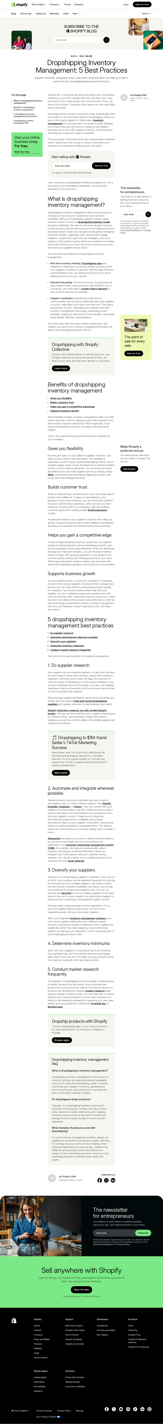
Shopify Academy (73, 1339)
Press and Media (41, 1339)
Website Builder (72, 1382)
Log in (126, 4)
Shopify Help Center (75, 1330)
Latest (66, 13)
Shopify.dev (102, 1325)
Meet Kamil (61, 772)
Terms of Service (44, 1410)
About (37, 1325)
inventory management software (88, 918)
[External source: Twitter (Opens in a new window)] (114, 1409)
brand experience (97, 510)
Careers (37, 1330)
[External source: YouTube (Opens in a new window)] (121, 1409)
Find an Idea (25, 13)
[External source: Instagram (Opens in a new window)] (128, 1409)
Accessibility (40, 1386)
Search (145, 13)
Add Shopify (129, 469)
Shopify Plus (134, 1334)
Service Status (41, 1357)
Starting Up (41, 13)
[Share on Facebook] (99, 1180)
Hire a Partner (72, 1334)
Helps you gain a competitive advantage (72, 406)
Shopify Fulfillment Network (137, 1341)
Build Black (39, 1382)
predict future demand (94, 288)
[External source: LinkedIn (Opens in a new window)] (142, 1409)
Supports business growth (64, 411)
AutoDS (107, 803)
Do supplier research (61, 633)
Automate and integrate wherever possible (74, 637)
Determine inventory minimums (67, 645)
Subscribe (143, 1233)
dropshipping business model (94, 222)
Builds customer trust (62, 402)
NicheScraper (55, 1006)
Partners (38, 1344)
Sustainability (40, 1377)
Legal (36, 1353)
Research (38, 1391)
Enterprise (78, 4)
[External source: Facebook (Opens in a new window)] (107, 1409)
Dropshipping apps (92, 263)
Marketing (54, 13)
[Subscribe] (106, 40)
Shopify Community (74, 1344)
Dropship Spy (98, 1003)
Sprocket (66, 893)
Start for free (142, 4)
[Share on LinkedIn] (113, 1180)
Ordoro (78, 806)
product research (95, 991)
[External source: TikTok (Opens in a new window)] (135, 1409)
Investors (38, 1334)
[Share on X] (106, 1180)
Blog (13, 13)
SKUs (51, 474)
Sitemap (79, 1410)
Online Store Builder (74, 1377)
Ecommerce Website (75, 1386)
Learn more (61, 368)
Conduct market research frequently (70, 650)
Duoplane (64, 806)
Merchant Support (74, 1325)
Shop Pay (133, 1330)
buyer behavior (76, 861)
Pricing (67, 4)
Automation (54, 838)
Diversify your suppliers (63, 641)
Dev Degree (102, 1334)
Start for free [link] (101, 165)
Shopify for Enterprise (138, 1347)
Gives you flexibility (61, 398)
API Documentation (106, 1330)
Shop (130, 1325)
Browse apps (62, 1040)
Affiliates (38, 1348)
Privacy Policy (123, 1244)
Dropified (53, 806)
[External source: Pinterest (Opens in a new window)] (149, 1409)
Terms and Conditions (130, 230)
